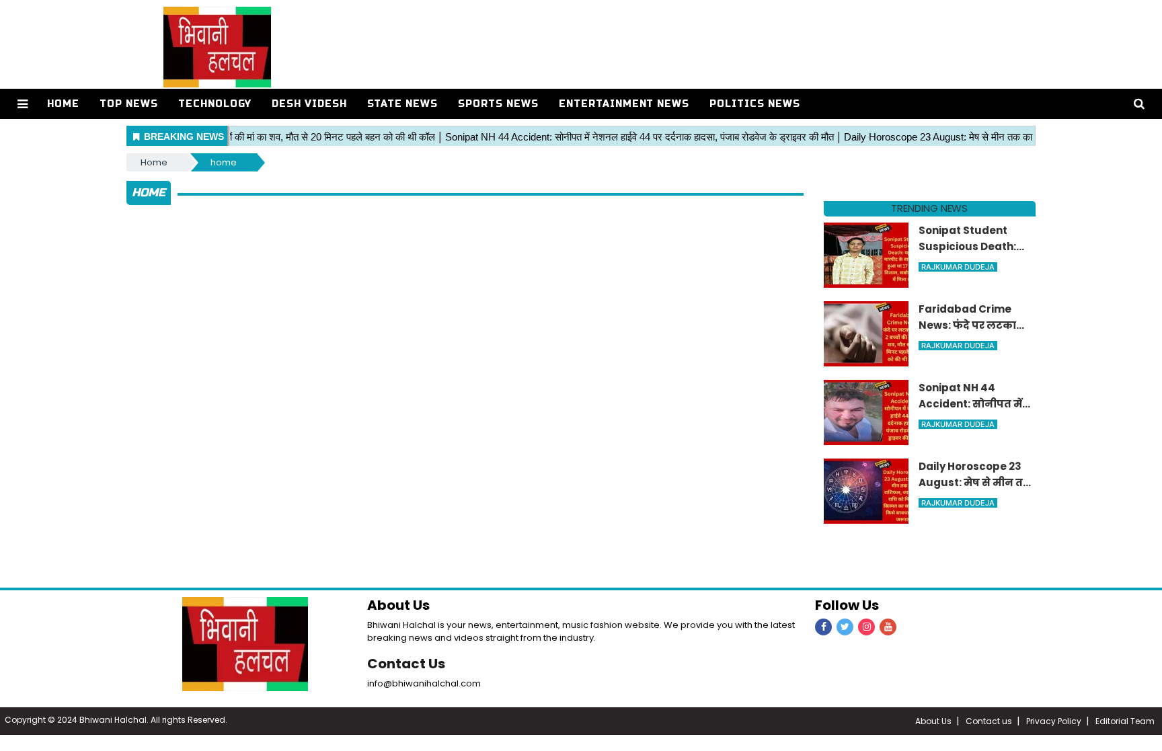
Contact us (989, 721)
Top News (129, 104)
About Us (933, 721)
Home (63, 104)
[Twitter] (845, 627)
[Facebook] (823, 627)
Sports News (498, 104)
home (223, 162)
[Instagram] (866, 627)
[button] (22, 103)
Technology (214, 104)
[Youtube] (888, 627)
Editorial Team (1125, 721)
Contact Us (406, 663)
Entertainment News (624, 104)
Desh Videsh (309, 104)
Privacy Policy (1053, 721)
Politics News (754, 104)
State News (402, 104)
